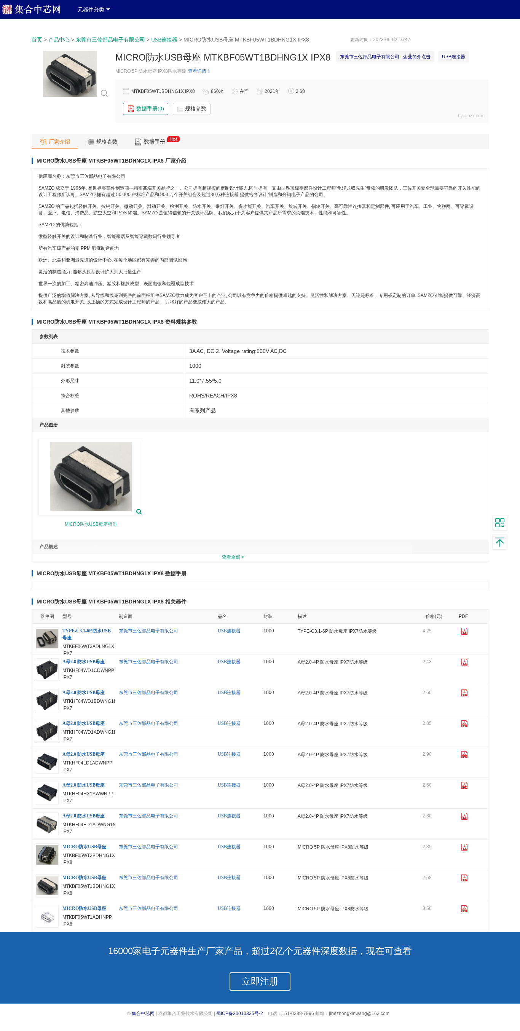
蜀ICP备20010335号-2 (239, 1013)
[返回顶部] (499, 542)
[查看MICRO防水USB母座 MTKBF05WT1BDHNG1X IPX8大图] (70, 96)
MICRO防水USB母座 (84, 846)
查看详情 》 (200, 71)
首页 (37, 40)
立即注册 (260, 981)
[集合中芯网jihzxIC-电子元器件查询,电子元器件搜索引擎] (37, 13)
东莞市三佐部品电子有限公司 (110, 40)
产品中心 (59, 40)
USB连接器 (164, 40)
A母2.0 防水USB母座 (83, 661)
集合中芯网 (143, 1013)
